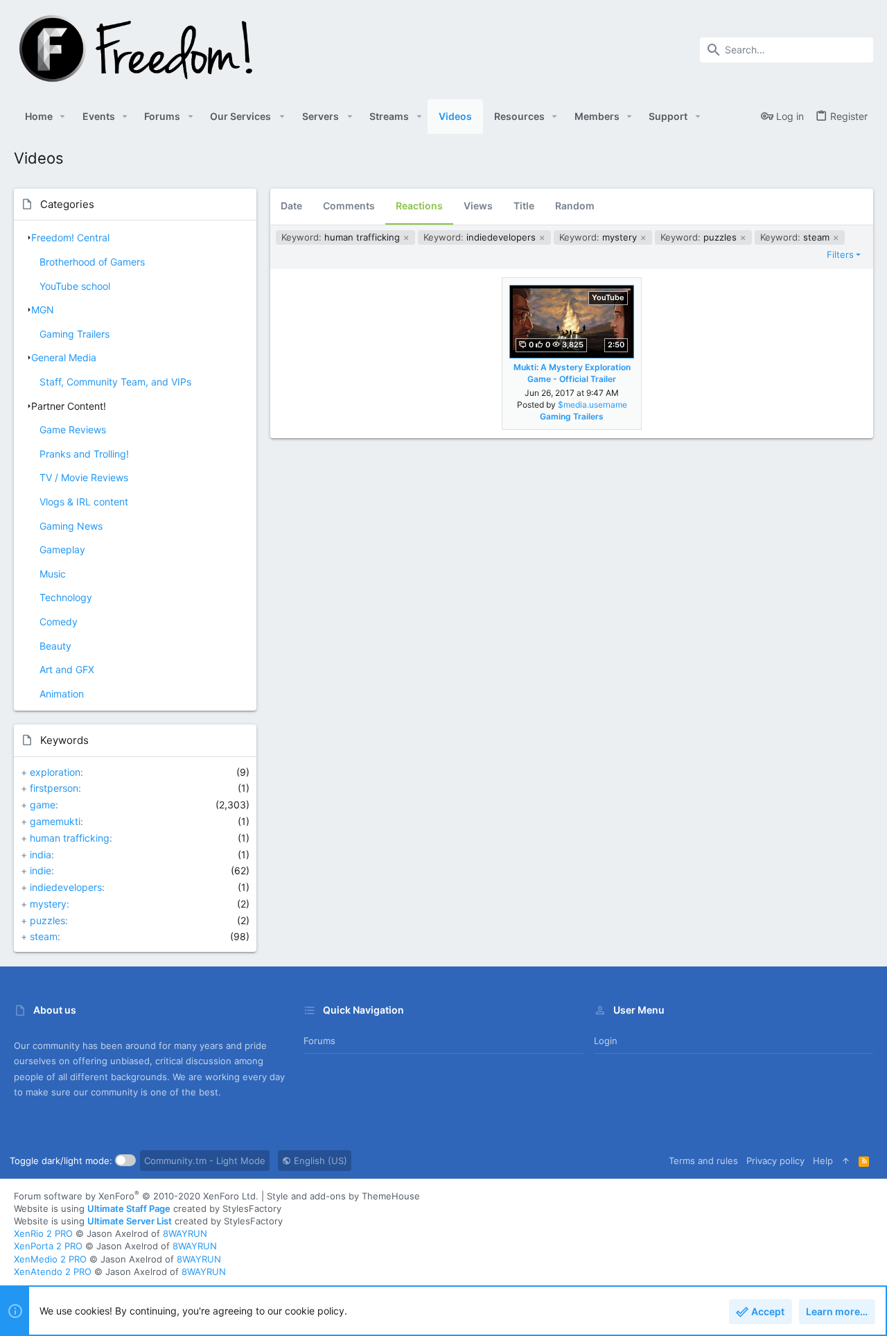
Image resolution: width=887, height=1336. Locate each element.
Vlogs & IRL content (83, 501)
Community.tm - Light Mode (204, 1160)
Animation (61, 694)
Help (823, 1160)
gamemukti (55, 821)
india (40, 854)
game (42, 804)
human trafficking (69, 838)
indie (40, 870)
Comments (349, 205)
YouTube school (74, 286)
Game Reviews (72, 429)
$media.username (592, 404)
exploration (55, 772)
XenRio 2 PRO (43, 1233)
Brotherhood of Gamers (92, 262)
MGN (42, 309)
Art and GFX (66, 669)
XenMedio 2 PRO (50, 1259)
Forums (319, 1040)
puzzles (47, 920)
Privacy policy (775, 1160)
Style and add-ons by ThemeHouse (343, 1195)
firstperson (54, 788)
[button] (62, 116)
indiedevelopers (66, 887)
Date (291, 205)
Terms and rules (703, 1160)
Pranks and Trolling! (84, 454)
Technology (65, 597)
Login (605, 1040)
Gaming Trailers (74, 334)
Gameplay (62, 549)
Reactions (419, 205)
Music (52, 574)
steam (44, 936)
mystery (48, 904)
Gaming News (71, 526)
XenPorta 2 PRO (48, 1245)
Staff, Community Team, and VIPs (115, 382)
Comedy (58, 621)
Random (575, 205)
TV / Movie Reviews (83, 477)
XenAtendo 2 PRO (52, 1271)
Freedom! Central (70, 237)
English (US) (319, 1160)
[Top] (845, 1160)
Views (478, 205)
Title (523, 205)
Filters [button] (840, 254)
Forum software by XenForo (136, 1195)
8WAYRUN (185, 1233)
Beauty (55, 646)
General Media (63, 357)
